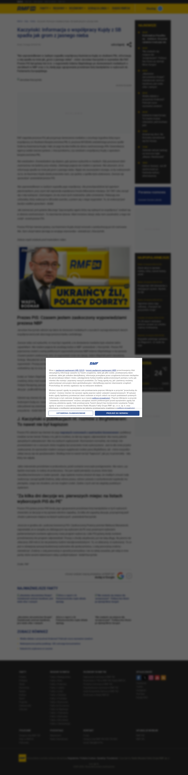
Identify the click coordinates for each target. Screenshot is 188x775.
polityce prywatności (101, 398)
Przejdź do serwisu (117, 413)
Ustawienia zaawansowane (70, 413)
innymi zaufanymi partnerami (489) (101, 370)
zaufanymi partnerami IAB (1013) (70, 370)
